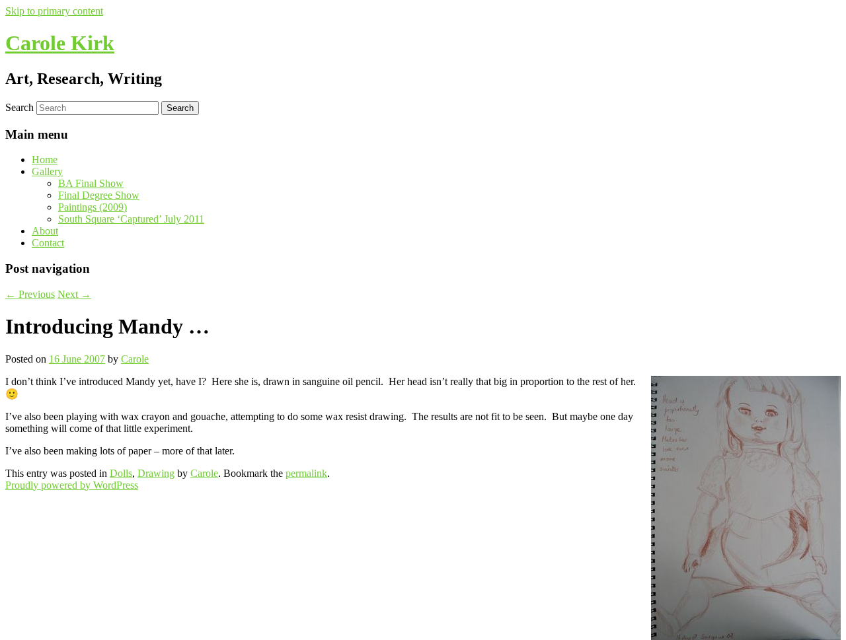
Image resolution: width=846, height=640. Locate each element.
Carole (135, 359)
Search (19, 107)
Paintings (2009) (92, 207)
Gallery (47, 171)
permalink (306, 473)
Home (45, 159)
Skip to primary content (54, 11)
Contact (48, 242)
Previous (30, 294)
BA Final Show (91, 183)
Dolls (121, 473)
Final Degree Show (98, 195)
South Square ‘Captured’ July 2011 (131, 219)
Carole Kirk (59, 43)
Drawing (155, 473)
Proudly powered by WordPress (71, 485)
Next (74, 294)
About (45, 230)
